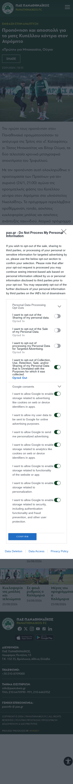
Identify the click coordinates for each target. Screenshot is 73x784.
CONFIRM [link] (22, 536)
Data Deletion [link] (13, 551)
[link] (65, 233)
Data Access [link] (36, 551)
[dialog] (36, 392)
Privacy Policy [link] (59, 551)
